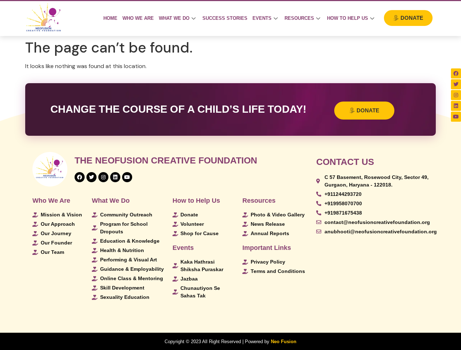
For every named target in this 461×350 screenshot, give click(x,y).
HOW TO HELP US (347, 18)
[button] (408, 18)
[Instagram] (456, 95)
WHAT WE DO (174, 18)
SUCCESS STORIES (224, 18)
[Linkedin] (456, 106)
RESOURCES (299, 18)
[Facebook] (456, 73)
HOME (110, 18)
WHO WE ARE (138, 18)
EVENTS (262, 18)
